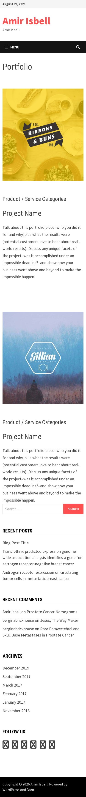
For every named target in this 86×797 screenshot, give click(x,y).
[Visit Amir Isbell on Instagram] (33, 746)
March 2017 (12, 685)
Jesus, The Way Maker (59, 620)
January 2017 (14, 702)
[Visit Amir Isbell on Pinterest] (15, 746)
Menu (14, 47)
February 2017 (15, 693)
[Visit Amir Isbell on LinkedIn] (24, 746)
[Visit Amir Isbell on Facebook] (52, 746)
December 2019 (16, 668)
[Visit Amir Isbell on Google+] (43, 746)
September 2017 (17, 676)
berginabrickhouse (18, 620)
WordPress (11, 789)
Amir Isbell (26, 20)
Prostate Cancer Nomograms (52, 611)
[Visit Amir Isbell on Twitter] (6, 746)
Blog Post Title (16, 542)
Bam (30, 789)
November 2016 (16, 710)
